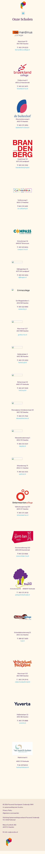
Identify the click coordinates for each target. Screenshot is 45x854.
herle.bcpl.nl (22, 362)
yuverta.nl (22, 723)
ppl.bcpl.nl (22, 474)
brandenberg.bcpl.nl (22, 167)
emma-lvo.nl (22, 309)
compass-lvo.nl (22, 249)
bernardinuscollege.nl (22, 50)
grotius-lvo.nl (22, 335)
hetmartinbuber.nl (22, 767)
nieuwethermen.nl (22, 418)
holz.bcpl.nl (22, 390)
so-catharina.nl (22, 208)
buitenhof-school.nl (22, 127)
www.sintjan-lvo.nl (22, 556)
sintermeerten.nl (22, 515)
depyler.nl (22, 446)
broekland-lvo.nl (22, 88)
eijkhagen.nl (22, 277)
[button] (23, 13)
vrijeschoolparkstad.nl (22, 682)
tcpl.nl (22, 641)
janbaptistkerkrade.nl (22, 595)
